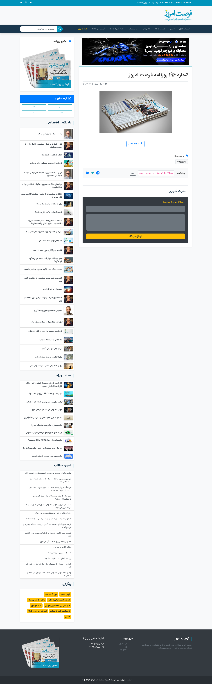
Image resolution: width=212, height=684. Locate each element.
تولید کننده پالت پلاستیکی (60, 611)
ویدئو (125, 646)
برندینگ (133, 29)
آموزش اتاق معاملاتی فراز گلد (59, 600)
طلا (34, 107)
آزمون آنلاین (65, 594)
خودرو (60, 113)
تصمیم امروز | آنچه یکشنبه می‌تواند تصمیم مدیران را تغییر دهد (48, 535)
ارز (60, 107)
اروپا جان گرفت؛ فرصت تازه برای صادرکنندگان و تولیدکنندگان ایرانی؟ (52, 497)
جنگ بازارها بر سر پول (62, 547)
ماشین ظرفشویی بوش (36, 600)
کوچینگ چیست (51, 594)
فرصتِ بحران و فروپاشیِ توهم (59, 553)
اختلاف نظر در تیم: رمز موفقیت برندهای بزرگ (53, 513)
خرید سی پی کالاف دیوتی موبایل (57, 605)
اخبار (172, 29)
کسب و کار (159, 29)
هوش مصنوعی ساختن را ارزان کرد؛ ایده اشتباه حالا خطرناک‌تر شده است (50, 480)
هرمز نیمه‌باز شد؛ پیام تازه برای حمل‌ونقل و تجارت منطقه (48, 519)
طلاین (67, 616)
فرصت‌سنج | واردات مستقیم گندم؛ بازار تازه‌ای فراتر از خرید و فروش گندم (47, 526)
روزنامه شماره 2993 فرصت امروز (58, 558)
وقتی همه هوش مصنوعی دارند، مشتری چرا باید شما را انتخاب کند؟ (49, 574)
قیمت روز (82, 29)
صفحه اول (184, 29)
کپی (133, 173)
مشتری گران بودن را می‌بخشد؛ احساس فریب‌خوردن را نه (48, 473)
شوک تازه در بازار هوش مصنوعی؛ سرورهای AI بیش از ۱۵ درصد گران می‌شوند (48, 506)
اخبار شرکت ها (116, 29)
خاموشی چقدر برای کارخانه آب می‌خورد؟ (55, 541)
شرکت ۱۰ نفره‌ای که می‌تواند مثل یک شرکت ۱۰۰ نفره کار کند (48, 566)
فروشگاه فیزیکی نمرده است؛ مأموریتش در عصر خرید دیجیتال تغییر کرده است (49, 489)
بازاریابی (146, 29)
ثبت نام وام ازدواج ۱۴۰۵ (37, 611)
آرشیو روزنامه (98, 29)
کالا (34, 113)
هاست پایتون (36, 605)
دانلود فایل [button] (134, 144)
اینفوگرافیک (122, 649)
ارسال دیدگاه (135, 236)
